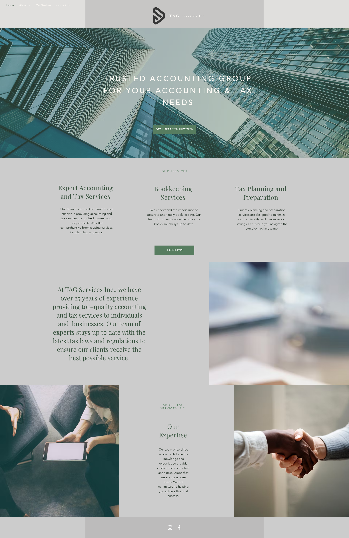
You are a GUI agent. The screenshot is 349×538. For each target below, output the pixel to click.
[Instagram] (170, 528)
